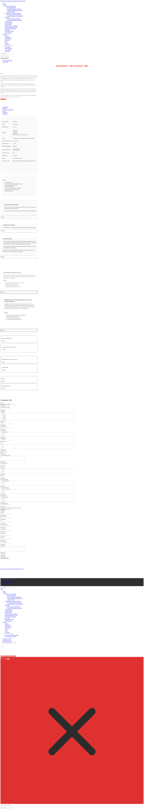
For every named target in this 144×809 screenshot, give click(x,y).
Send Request (3, 99)
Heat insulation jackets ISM (10, 28)
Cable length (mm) (4, 463)
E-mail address (3, 524)
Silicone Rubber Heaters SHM (11, 27)
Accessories (7, 30)
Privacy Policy (5, 583)
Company (5, 34)
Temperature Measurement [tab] (8, 109)
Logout (6, 42)
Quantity (2, 475)
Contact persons (8, 38)
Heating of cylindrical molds (10, 6)
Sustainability (7, 37)
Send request (3, 558)
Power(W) (2, 438)
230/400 (4, 415)
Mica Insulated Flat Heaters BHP (13, 18)
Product (2, 402)
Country (2, 537)
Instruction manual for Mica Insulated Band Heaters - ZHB (11, 568)
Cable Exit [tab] (5, 108)
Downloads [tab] (5, 114)
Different (4, 418)
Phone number (3, 541)
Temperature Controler (9, 31)
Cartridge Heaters (8, 21)
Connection (3, 451)
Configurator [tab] (5, 112)
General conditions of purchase (9, 582)
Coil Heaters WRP (11, 11)
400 (3, 417)
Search (1, 53)
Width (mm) (3, 426)
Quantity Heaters (4, 503)
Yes (3, 433)
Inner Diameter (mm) (5, 407)
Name (2, 512)
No (3, 435)
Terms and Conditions (7, 581)
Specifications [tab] (5, 107)
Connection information (5, 455)
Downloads (7, 44)
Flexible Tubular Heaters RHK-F (11, 25)
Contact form (7, 40)
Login (6, 41)
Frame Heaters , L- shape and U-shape (12, 13)
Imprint (4, 585)
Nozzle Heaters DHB (11, 7)
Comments (2, 546)
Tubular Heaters (8, 24)
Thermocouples (8, 33)
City (1, 520)
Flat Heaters (7, 17)
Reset (7, 558)
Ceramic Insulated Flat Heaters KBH (14, 20)
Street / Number (3, 516)
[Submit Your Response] (11, 807)
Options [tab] (4, 111)
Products (4, 4)
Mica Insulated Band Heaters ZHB (14, 9)
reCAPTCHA (3, 553)
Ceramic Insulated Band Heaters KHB (14, 10)
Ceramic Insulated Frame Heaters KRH (15, 16)
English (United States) (5, 58)
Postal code (2, 533)
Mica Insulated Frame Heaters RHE (14, 14)
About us (6, 35)
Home (4, 3)
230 (3, 414)
